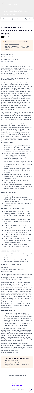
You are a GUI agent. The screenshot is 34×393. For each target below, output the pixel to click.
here (25, 325)
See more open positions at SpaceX (17, 375)
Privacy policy (13, 389)
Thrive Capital (13, 5)
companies (6, 19)
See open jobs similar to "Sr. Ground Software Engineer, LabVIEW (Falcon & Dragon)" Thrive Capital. (17, 47)
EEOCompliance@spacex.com (10, 352)
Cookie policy (20, 389)
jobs (13, 19)
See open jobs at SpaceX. (12, 44)
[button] (31, 390)
